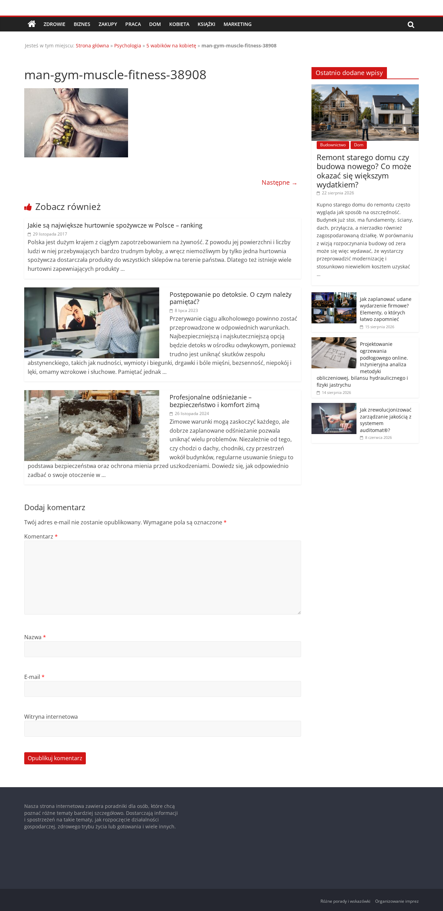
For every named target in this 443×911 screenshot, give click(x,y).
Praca (133, 24)
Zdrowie (54, 24)
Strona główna (92, 45)
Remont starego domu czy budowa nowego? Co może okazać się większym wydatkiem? (364, 171)
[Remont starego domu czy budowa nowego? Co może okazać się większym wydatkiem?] (365, 88)
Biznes (82, 24)
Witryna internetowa (51, 716)
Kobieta (179, 24)
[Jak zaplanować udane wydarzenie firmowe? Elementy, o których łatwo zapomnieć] (333, 296)
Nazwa (35, 637)
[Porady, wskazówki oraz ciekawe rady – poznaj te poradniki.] (31, 24)
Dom (155, 24)
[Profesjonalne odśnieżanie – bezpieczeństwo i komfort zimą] (91, 394)
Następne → (280, 182)
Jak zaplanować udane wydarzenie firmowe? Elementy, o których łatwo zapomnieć (386, 309)
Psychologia (127, 45)
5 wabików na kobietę (171, 45)
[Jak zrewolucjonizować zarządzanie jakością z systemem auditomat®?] (333, 406)
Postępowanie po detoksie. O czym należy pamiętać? (230, 298)
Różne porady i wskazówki (345, 901)
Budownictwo (333, 145)
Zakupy (108, 24)
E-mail (34, 677)
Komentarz (41, 536)
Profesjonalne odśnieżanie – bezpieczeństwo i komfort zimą (215, 401)
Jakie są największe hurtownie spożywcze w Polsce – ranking (115, 225)
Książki (206, 24)
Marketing (238, 24)
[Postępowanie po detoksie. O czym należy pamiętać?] (91, 291)
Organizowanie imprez (397, 901)
